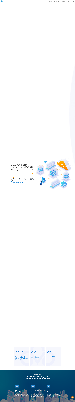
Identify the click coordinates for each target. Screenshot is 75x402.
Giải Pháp (55, 1)
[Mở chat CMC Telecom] (72, 397)
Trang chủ (49, 1)
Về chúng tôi (68, 1)
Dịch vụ (52, 1)
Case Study (59, 1)
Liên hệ (71, 1)
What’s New (63, 1)
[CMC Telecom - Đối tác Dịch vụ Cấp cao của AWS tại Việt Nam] (5, 1)
